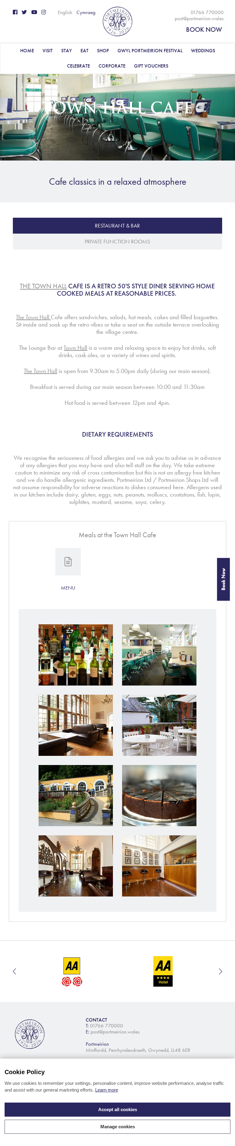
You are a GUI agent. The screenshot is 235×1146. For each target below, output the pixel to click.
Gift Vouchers (151, 66)
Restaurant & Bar (117, 225)
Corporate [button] (112, 66)
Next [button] (220, 971)
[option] (72, 971)
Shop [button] (103, 51)
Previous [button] (14, 971)
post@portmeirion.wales (199, 18)
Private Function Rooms (117, 241)
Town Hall (75, 347)
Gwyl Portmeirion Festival (150, 51)
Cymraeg (85, 12)
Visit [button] (48, 51)
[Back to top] (222, 1133)
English (65, 12)
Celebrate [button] (78, 66)
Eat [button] (84, 51)
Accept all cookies (117, 1109)
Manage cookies (117, 1126)
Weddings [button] (203, 51)
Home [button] (27, 51)
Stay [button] (66, 51)
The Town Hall (43, 286)
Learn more (106, 1089)
